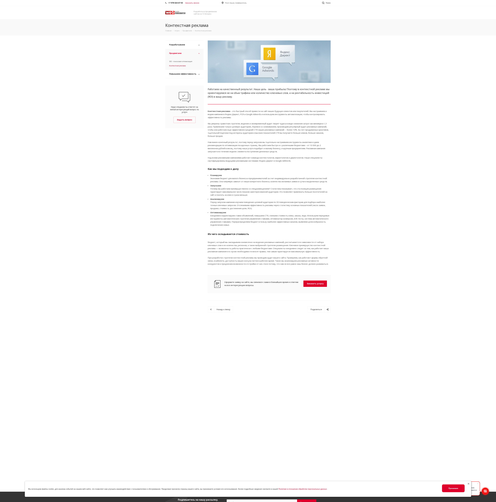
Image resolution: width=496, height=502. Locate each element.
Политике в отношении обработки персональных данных (302, 489)
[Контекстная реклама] (269, 42)
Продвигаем (175, 53)
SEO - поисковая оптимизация (180, 61)
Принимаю (453, 488)
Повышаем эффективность (182, 74)
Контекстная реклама (177, 66)
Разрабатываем (177, 44)
